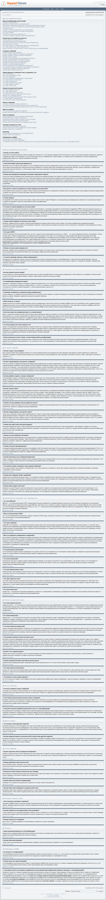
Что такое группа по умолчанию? (12, 98)
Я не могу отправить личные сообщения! (15, 104)
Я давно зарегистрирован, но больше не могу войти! (18, 31)
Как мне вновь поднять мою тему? (13, 70)
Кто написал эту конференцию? (12, 138)
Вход (62, 9)
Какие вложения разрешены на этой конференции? (18, 133)
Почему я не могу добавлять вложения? (14, 62)
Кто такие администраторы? (11, 89)
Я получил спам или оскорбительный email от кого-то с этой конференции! (25, 107)
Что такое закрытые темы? (11, 84)
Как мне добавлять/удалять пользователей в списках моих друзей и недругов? (26, 112)
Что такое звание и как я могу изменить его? (16, 47)
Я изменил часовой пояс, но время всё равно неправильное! (21, 42)
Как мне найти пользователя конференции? (16, 120)
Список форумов (7, 14)
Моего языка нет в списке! (10, 44)
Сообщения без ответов (8, 12)
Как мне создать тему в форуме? (12, 52)
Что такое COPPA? (8, 32)
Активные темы (20, 12)
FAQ (52, 9)
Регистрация (46, 9)
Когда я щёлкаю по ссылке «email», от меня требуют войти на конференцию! (25, 48)
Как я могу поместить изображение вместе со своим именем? (21, 45)
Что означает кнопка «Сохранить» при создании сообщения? (21, 67)
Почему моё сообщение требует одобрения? (16, 68)
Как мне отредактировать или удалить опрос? (16, 59)
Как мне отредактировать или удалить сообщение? (18, 54)
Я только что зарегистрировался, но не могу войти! (18, 30)
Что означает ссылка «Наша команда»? (14, 100)
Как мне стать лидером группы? (12, 95)
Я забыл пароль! (8, 28)
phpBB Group (57, 854)
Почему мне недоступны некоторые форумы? (16, 61)
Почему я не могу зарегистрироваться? (14, 34)
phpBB (50, 893)
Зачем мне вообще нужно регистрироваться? (16, 24)
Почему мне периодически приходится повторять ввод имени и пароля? (24, 25)
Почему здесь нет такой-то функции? (14, 140)
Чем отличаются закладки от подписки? (14, 126)
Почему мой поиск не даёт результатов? (15, 118)
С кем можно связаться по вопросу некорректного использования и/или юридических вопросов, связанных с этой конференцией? (41, 141)
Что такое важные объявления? (12, 80)
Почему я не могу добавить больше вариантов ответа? (19, 58)
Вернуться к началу (8, 160)
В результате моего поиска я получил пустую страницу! (19, 119)
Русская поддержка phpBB (53, 896)
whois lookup (17, 874)
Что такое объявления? (10, 81)
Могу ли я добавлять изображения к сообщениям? (18, 78)
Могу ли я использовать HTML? (12, 75)
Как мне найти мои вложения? (12, 134)
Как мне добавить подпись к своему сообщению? (17, 55)
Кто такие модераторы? (10, 91)
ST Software (55, 895)
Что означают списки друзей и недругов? (15, 111)
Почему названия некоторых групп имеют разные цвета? (20, 97)
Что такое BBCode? (8, 74)
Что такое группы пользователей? (13, 92)
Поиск (57, 9)
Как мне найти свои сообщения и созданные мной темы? (20, 122)
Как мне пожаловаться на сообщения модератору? (18, 65)
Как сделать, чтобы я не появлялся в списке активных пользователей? (24, 27)
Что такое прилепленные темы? (12, 82)
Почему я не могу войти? (10, 22)
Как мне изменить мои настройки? (13, 39)
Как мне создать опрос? (10, 57)
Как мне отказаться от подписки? (12, 129)
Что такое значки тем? (9, 85)
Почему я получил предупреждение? (14, 64)
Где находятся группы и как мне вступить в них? (17, 94)
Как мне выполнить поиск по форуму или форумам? (18, 116)
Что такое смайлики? (9, 77)
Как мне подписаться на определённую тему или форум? (20, 127)
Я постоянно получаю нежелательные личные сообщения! (20, 105)
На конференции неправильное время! (14, 41)
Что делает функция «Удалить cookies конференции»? (19, 35)
